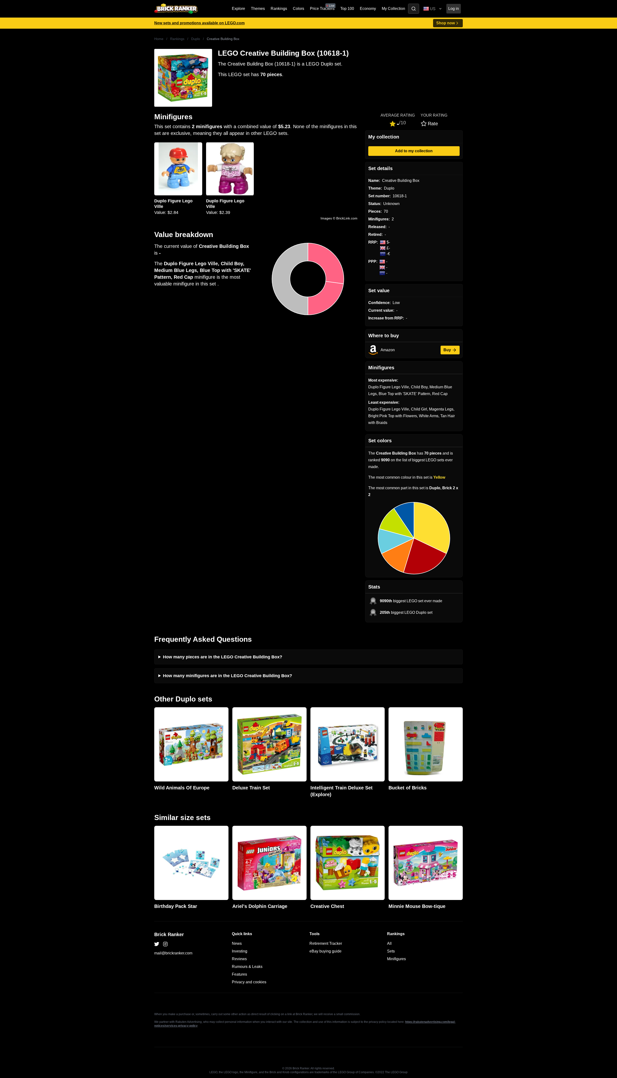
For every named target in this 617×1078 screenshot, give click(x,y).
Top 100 (347, 9)
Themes (258, 9)
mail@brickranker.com (173, 953)
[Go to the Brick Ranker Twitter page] (156, 944)
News (237, 943)
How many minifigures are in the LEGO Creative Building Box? (227, 675)
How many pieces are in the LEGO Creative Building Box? (222, 657)
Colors (298, 9)
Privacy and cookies (249, 982)
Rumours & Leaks (247, 967)
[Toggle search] (413, 9)
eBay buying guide (325, 951)
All (389, 943)
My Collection (393, 9)
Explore (238, 9)
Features (239, 974)
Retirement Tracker (325, 943)
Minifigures (396, 959)
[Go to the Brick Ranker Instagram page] (165, 944)
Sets (391, 951)
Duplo (195, 39)
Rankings (279, 9)
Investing (239, 951)
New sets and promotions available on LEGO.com (199, 23)
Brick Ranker (169, 934)
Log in (453, 9)
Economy (368, 9)
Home (158, 39)
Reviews (239, 959)
